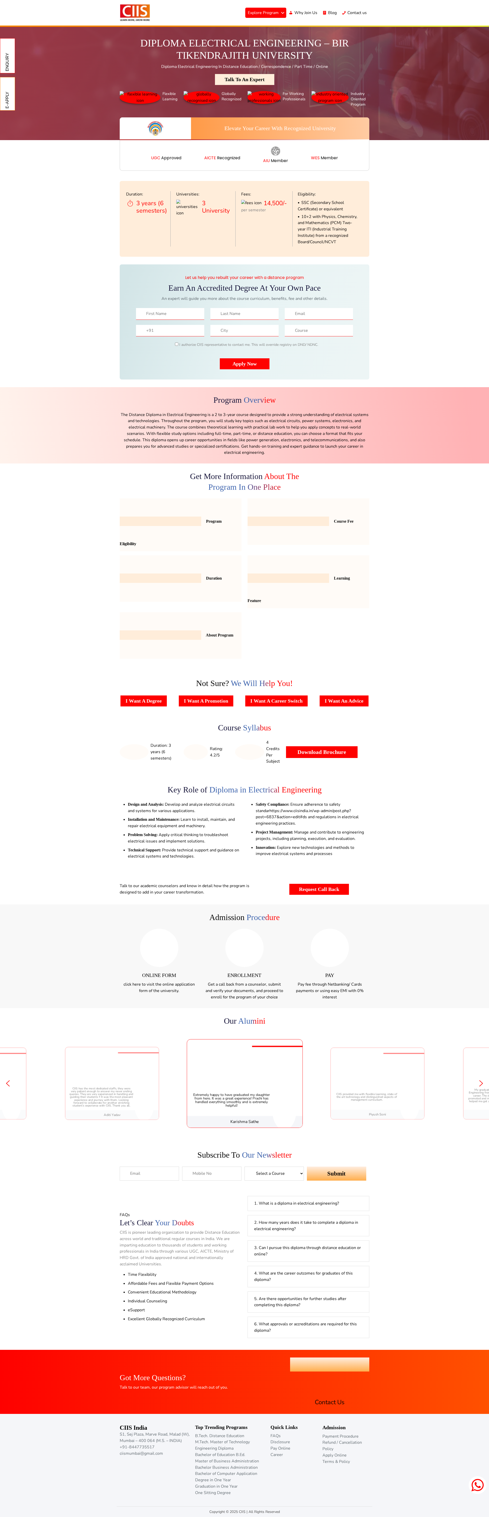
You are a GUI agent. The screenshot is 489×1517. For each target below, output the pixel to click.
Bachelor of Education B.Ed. (220, 1455)
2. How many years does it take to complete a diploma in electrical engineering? (306, 1226)
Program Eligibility (171, 532)
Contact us (357, 13)
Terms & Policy (336, 1461)
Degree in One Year (213, 1480)
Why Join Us (305, 13)
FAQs (275, 1436)
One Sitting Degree (213, 1493)
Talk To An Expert (245, 79)
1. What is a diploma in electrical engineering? (296, 1203)
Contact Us (329, 1364)
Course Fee (343, 521)
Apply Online (334, 1455)
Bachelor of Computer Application (226, 1473)
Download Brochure (321, 752)
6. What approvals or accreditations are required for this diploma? (305, 1327)
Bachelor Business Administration (226, 1467)
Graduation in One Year (216, 1486)
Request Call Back (319, 889)
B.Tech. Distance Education (219, 1436)
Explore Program (263, 13)
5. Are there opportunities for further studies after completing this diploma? (300, 1302)
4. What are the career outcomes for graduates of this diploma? (303, 1276)
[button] (8, 1083)
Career (276, 1455)
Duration (213, 578)
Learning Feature (299, 589)
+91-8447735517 (137, 1447)
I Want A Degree (144, 701)
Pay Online (280, 1448)
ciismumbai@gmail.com (141, 1453)
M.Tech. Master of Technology (222, 1442)
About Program (219, 635)
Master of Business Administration (227, 1461)
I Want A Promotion (206, 701)
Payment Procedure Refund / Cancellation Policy (342, 1443)
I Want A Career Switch (276, 701)
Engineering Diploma (214, 1448)
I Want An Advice (344, 701)
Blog (332, 13)
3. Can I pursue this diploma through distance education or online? (307, 1251)
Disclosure (280, 1442)
